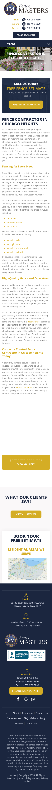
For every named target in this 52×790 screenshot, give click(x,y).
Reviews (19, 723)
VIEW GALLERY (26, 464)
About (16, 713)
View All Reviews (26, 514)
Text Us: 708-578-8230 (27, 685)
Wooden (11, 240)
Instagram (33, 699)
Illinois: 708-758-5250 (27, 678)
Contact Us (31, 723)
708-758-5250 (33, 19)
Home (7, 713)
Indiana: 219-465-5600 (27, 681)
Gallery (34, 718)
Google (26, 699)
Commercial (42, 713)
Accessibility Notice (29, 778)
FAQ (26, 718)
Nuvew (13, 775)
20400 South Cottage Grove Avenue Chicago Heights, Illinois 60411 (27, 604)
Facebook (19, 699)
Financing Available (26, 35)
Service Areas (14, 718)
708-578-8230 (33, 28)
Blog (42, 718)
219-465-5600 (33, 23)
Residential (27, 713)
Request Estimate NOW (26, 104)
